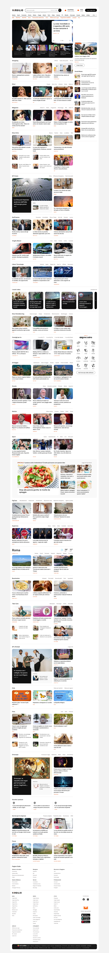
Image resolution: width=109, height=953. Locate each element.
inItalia (88, 15)
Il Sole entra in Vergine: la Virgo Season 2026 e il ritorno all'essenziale (62, 770)
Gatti (66, 711)
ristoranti (35, 875)
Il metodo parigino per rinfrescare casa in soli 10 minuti (87, 103)
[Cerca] (59, 10)
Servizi (34, 880)
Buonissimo (16, 578)
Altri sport (70, 436)
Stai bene (56, 641)
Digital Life (52, 264)
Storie (71, 411)
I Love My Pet (49, 337)
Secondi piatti (58, 578)
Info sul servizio (29, 12)
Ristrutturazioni (55, 313)
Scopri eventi (35, 930)
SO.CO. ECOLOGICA (16, 859)
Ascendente (70, 754)
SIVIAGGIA (73, 945)
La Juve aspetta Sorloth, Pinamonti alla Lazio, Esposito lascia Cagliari (20, 452)
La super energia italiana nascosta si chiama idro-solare (44, 207)
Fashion (56, 133)
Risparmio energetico (59, 500)
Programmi (53, 107)
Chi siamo (22, 947)
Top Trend (14, 835)
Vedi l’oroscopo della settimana (85, 372)
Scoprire (56, 623)
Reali (55, 102)
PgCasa (14, 500)
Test (72, 133)
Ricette (66, 15)
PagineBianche (57, 921)
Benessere (52, 603)
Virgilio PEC (14, 902)
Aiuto (13, 915)
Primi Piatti (14, 598)
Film (66, 107)
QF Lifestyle (16, 647)
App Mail (14, 913)
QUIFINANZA (77, 945)
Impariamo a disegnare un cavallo (42, 702)
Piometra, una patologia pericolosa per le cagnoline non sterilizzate (25, 736)
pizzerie (34, 877)
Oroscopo (72, 15)
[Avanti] (96, 300)
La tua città (35, 933)
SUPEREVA (89, 945)
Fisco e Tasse (53, 217)
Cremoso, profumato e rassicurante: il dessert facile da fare (63, 594)
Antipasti (44, 578)
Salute (83, 15)
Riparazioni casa (48, 500)
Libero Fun (14, 935)
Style (61, 133)
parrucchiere (14, 881)
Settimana (54, 754)
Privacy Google (44, 12)
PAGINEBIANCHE (58, 945)
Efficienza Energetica (58, 176)
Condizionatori (15, 520)
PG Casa (55, 917)
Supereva (15, 526)
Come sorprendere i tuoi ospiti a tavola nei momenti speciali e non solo (63, 857)
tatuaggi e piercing (16, 887)
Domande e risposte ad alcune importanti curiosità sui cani (45, 744)
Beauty (51, 133)
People (48, 84)
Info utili (35, 235)
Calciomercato (51, 436)
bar (33, 873)
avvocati (55, 881)
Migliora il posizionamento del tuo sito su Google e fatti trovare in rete (21, 832)
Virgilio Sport (35, 900)
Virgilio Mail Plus (15, 900)
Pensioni (66, 217)
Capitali (57, 362)
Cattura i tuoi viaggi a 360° (82, 56)
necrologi (35, 887)
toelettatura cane (36, 883)
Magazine (15, 107)
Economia (24, 15)
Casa (13, 332)
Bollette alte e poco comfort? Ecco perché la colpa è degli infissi (41, 516)
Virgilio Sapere (57, 900)
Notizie (13, 15)
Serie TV (71, 107)
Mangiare (35, 869)
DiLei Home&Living (18, 314)
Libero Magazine (36, 919)
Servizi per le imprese (19, 816)
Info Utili (60, 217)
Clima (50, 176)
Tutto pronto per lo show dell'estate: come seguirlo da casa (62, 280)
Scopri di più (80, 65)
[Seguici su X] (87, 899)
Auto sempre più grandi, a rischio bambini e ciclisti (44, 678)
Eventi (41, 553)
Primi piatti (50, 578)
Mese (59, 754)
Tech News (35, 282)
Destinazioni (36, 362)
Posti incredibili (64, 362)
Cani (62, 711)
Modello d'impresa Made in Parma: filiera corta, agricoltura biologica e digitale (41, 857)
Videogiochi (56, 284)
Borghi (71, 362)
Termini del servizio (36, 12)
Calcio (45, 436)
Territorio (56, 573)
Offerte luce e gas (54, 17)
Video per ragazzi (68, 688)
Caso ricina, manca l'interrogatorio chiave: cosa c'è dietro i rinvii (42, 427)
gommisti (56, 875)
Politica (62, 411)
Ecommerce (66, 815)
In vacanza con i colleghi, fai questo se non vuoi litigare (21, 673)
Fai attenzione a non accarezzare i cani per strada (45, 736)
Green (15, 206)
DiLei (13, 84)
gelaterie (35, 871)
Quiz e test (70, 526)
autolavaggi (56, 877)
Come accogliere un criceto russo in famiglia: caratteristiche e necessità (42, 727)
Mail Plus (18, 17)
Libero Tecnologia (18, 264)
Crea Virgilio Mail (91, 10)
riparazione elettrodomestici (18, 875)
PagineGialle (56, 913)
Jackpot (74, 17)
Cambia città (15, 553)
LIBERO (28, 945)
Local (13, 571)
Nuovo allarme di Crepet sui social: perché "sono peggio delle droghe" (42, 402)
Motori (44, 15)
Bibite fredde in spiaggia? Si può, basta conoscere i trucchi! (68, 492)
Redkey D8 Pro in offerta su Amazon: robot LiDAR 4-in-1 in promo (41, 353)
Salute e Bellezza (16, 880)
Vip (33, 102)
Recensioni (70, 264)
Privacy (31, 947)
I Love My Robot (69, 337)
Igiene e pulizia (69, 500)
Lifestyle (60, 84)
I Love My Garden (59, 337)
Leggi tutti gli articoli (87, 462)
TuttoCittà (56, 923)
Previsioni (70, 553)
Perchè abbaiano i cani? (60, 726)
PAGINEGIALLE (38, 945)
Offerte (56, 60)
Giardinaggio (64, 313)
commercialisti (57, 883)
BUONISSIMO (83, 945)
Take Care (15, 603)
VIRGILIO (32, 945)
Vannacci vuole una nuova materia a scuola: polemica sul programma (62, 402)
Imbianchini (31, 500)
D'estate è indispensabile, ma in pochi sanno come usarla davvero (84, 476)
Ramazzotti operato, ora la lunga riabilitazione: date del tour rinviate (63, 427)
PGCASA (52, 945)
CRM (72, 815)
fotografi (56, 887)
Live (65, 436)
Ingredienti (70, 578)
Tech (49, 15)
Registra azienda (57, 915)
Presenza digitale (47, 815)
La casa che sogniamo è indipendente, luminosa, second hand (42, 149)
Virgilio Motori (16, 241)
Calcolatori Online (36, 939)
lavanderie (35, 881)
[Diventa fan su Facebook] (83, 899)
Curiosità (71, 240)
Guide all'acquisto (64, 60)
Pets (13, 711)
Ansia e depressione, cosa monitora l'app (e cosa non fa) (24, 637)
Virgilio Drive (14, 904)
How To (59, 264)
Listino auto (56, 907)
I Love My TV (41, 337)
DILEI (69, 945)
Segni (64, 754)
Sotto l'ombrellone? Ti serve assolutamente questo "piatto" (83, 492)
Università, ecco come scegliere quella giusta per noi (24, 157)
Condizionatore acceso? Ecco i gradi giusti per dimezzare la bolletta (21, 516)
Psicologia (59, 603)
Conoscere (14, 621)
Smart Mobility (57, 909)
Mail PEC (24, 17)
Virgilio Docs (14, 905)
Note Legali (26, 947)
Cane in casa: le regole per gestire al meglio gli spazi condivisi (19, 727)
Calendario (14, 911)
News (47, 107)
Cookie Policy (35, 947)
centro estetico (15, 883)
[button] (70, 40)
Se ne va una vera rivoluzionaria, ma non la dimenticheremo (87, 82)
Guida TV (42, 107)
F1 (57, 436)
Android (42, 264)
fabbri (13, 877)
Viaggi (39, 15)
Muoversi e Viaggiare (59, 869)
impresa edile (15, 873)
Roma (16, 550)
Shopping (56, 898)
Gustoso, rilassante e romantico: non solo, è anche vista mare (67, 476)
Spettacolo (14, 102)
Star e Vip (54, 84)
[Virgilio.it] (17, 10)
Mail (13, 17)
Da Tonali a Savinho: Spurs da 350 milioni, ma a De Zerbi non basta (62, 452)
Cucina (55, 598)
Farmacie (47, 553)
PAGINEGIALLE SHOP (45, 945)
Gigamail (14, 907)
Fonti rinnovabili (69, 176)
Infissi (34, 520)
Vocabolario (35, 935)
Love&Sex (66, 133)
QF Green (15, 176)
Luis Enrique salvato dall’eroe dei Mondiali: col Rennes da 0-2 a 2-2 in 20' (89, 89)
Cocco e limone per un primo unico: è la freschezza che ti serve (20, 594)
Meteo (34, 15)
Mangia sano (36, 621)
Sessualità (70, 603)
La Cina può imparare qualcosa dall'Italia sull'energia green (21, 202)
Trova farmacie (36, 931)
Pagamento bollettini (66, 17)
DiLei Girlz (15, 133)
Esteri (67, 411)
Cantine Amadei (36, 861)
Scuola (78, 15)
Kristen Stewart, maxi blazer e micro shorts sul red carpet (45, 166)
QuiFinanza (15, 217)
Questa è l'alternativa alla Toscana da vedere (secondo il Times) (41, 569)
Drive (29, 17)
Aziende (53, 553)
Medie (65, 386)
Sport (18, 15)
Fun (79, 17)
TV (62, 15)
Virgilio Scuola (57, 902)
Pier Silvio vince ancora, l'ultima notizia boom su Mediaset (87, 96)
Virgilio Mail (14, 898)
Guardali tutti (94, 289)
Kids (13, 688)
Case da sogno (33, 313)
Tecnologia (14, 78)
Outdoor (71, 313)
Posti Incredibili (57, 380)
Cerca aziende (36, 928)
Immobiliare (45, 217)
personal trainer (57, 885)
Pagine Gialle (16, 866)
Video (53, 15)
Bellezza (35, 78)
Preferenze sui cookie (43, 947)
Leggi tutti (70, 646)
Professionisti (57, 880)
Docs (47, 17)
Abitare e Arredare (16, 869)
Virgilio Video (35, 904)
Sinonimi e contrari (51, 386)
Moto (55, 240)
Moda (65, 84)
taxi (55, 871)
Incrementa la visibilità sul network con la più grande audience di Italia (40, 832)
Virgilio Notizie (36, 898)
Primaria (60, 386)
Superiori (71, 386)
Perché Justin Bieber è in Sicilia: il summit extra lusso (25, 166)
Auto (51, 240)
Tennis (54, 33)
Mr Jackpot (14, 933)
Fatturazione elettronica (38, 17)
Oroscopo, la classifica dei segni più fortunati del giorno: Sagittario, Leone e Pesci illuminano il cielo (21, 782)
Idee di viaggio (44, 362)
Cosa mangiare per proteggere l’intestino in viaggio (45, 628)
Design (40, 313)
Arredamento (47, 313)
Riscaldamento (23, 500)
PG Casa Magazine (58, 919)
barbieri (13, 885)
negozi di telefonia (37, 885)
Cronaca (56, 411)
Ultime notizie (49, 411)
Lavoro (71, 217)
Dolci (65, 578)
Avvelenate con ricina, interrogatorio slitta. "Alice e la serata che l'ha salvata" (20, 123)
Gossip (58, 15)
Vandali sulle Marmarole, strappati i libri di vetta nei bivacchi (61, 569)
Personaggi (60, 107)
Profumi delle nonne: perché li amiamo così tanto (45, 157)
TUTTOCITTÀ (64, 945)
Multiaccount (15, 909)
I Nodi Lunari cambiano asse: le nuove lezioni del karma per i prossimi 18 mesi (62, 790)
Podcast (71, 711)
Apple (47, 264)
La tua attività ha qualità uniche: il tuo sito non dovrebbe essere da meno (63, 832)
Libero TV (35, 921)
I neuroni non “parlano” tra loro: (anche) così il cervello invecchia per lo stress (63, 619)
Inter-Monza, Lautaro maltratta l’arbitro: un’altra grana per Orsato (42, 452)
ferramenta (14, 871)
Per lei (71, 60)
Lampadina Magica (59, 702)
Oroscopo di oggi (45, 754)
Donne (29, 15)
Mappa (65, 553)
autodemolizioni (57, 873)
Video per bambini (58, 688)
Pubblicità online (57, 815)
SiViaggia (15, 362)
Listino (65, 240)
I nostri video (16, 289)
